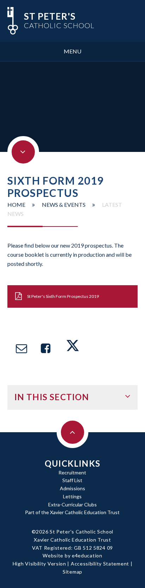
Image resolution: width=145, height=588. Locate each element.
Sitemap (72, 572)
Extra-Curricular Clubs (72, 504)
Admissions (72, 488)
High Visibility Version (39, 564)
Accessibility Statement (100, 564)
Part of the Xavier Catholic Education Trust (72, 512)
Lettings (72, 496)
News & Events (64, 204)
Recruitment (72, 472)
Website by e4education (72, 555)
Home (16, 204)
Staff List (72, 480)
